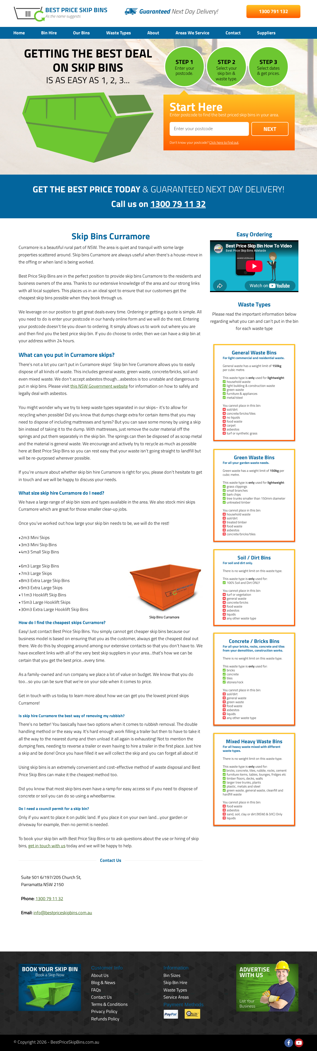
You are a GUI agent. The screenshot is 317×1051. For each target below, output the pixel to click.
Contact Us (101, 997)
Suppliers (266, 32)
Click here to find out (223, 142)
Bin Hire (49, 32)
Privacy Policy (104, 1011)
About (153, 32)
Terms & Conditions (109, 1004)
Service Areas (176, 997)
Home (19, 32)
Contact (233, 32)
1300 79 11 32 (178, 203)
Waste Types (118, 32)
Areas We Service (192, 32)
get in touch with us (46, 845)
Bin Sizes (171, 975)
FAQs (96, 990)
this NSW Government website (99, 386)
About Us (99, 975)
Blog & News (103, 982)
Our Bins (81, 32)
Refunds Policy (105, 1018)
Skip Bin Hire (175, 982)
